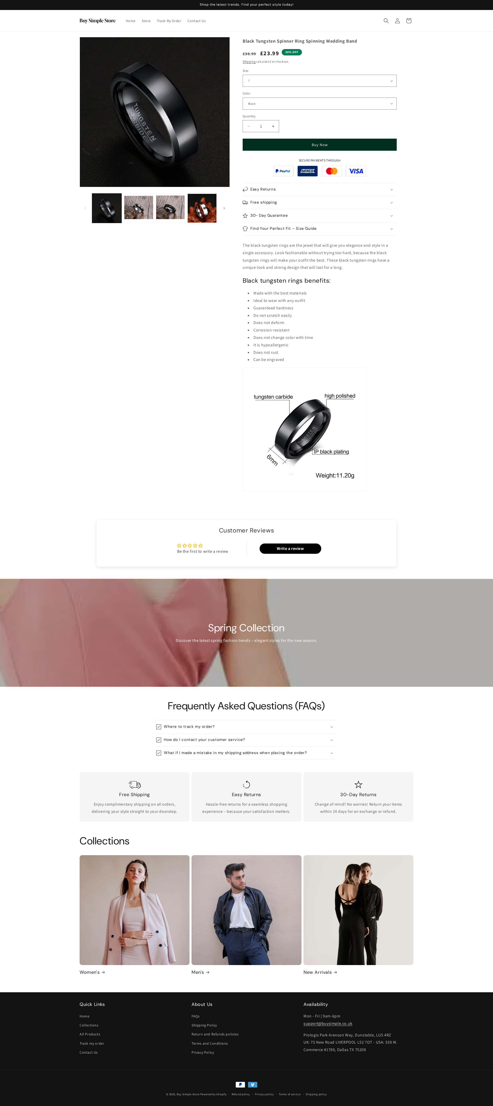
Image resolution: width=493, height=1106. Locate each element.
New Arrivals (318, 972)
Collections (89, 1025)
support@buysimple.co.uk (328, 1023)
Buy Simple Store (188, 1094)
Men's (198, 972)
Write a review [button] (290, 548)
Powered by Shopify (213, 1094)
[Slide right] (224, 208)
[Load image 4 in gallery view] (202, 208)
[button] (386, 20)
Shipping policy (316, 1094)
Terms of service (289, 1094)
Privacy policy (264, 1094)
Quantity (249, 116)
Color (246, 93)
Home (84, 1016)
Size (246, 71)
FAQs (196, 1016)
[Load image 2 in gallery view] (138, 208)
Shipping (249, 61)
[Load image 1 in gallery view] (106, 208)
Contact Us (89, 1052)
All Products (90, 1034)
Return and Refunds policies (215, 1034)
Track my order (92, 1043)
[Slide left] (85, 208)
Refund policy (241, 1094)
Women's (90, 972)
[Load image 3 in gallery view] (170, 208)
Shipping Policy (204, 1025)
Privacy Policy (203, 1052)
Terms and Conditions (210, 1043)
